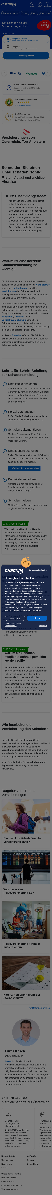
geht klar (37, 618)
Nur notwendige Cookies (38, 570)
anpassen (15, 618)
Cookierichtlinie (11, 626)
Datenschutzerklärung (13, 623)
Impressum (43, 626)
